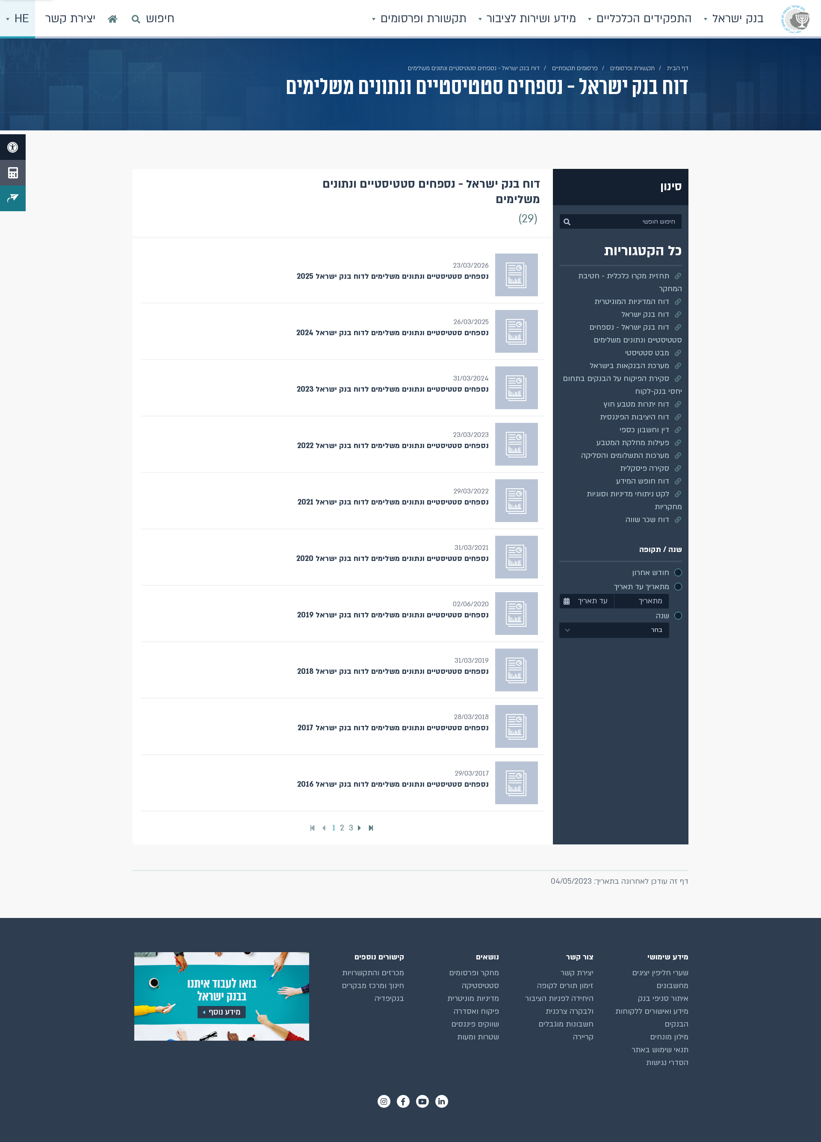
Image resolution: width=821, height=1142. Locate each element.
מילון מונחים (669, 1037)
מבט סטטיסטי (647, 353)
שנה (662, 616)
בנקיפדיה (389, 998)
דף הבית (677, 68)
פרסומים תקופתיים (575, 68)
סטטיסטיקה (480, 986)
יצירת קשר (577, 973)
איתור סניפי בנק (663, 998)
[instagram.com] (384, 1101)
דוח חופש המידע (642, 481)
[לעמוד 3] (372, 828)
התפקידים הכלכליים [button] (642, 19)
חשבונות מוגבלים (566, 1024)
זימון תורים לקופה (565, 986)
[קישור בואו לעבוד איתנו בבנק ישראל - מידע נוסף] (221, 996)
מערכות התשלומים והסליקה (625, 455)
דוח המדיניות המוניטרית (631, 302)
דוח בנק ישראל (645, 314)
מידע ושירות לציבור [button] (529, 19)
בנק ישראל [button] (736, 19)
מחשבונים (672, 986)
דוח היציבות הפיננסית (634, 417)
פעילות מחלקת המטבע (633, 443)
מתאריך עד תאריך (641, 587)
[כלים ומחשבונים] (13, 173)
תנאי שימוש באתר (660, 1050)
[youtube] (422, 1101)
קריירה (583, 1037)
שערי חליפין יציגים (660, 973)
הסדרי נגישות (667, 1063)
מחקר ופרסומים (474, 973)
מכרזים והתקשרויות (373, 973)
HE (20, 19)
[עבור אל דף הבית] (113, 19)
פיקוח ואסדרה (476, 1011)
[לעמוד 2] (361, 828)
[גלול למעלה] (797, 1118)
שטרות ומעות (478, 1037)
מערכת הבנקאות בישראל (629, 366)
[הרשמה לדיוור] (13, 198)
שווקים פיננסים (475, 1024)
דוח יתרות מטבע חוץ (636, 404)
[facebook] (403, 1101)
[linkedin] (441, 1101)
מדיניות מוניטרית (473, 998)
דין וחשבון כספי (644, 430)
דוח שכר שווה (647, 520)
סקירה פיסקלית (644, 468)
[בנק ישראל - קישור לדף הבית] (795, 19)
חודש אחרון (650, 573)
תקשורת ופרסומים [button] (422, 19)
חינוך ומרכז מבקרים (373, 986)
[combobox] (614, 630)
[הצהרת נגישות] (13, 147)
